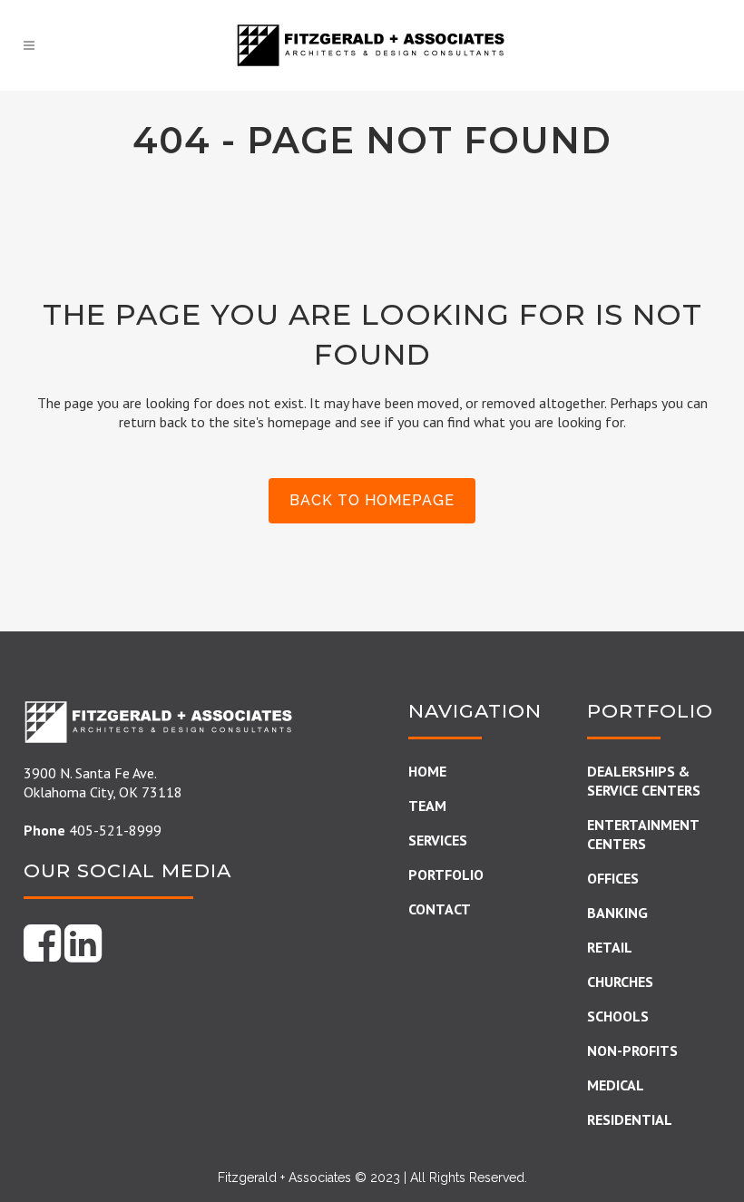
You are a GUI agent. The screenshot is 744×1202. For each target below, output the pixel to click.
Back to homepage (372, 500)
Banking (617, 913)
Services (437, 840)
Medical (615, 1085)
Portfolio (446, 874)
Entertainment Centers (643, 834)
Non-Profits (632, 1050)
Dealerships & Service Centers (643, 780)
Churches (620, 981)
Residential (629, 1119)
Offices (613, 878)
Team (427, 805)
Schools (618, 1016)
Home (427, 771)
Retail (609, 947)
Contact (439, 909)
